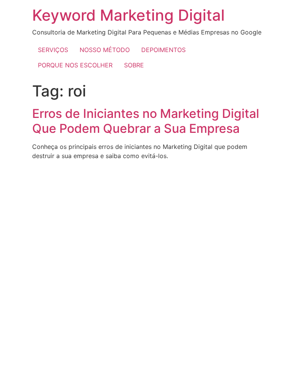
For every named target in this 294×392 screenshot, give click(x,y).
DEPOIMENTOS (163, 50)
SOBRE (134, 65)
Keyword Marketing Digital (128, 15)
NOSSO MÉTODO (105, 50)
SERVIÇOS (53, 50)
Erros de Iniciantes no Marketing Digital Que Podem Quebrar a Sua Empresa (145, 121)
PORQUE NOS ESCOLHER (75, 65)
